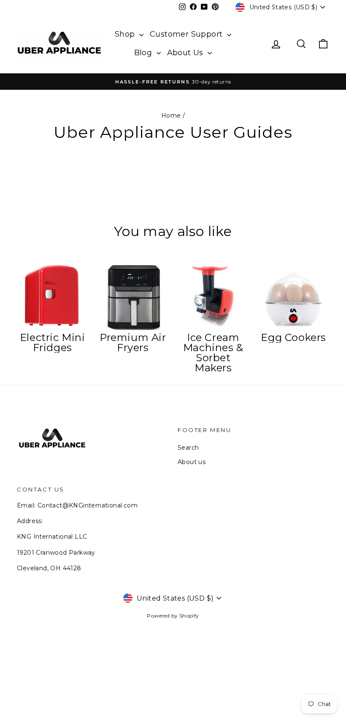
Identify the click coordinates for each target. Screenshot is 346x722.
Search (188, 447)
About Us (186, 52)
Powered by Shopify (173, 615)
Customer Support (187, 34)
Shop (126, 34)
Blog (144, 52)
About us (191, 462)
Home (171, 115)
